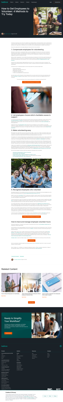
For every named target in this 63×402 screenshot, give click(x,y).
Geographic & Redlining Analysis (6, 388)
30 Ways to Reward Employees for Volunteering (31, 82)
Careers (48, 354)
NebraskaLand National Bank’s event (22, 152)
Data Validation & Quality (5, 379)
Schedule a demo (14, 237)
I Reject (50, 396)
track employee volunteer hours (44, 224)
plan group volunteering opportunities (34, 145)
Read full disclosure (39, 248)
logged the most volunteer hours (43, 203)
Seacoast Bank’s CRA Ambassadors (19, 153)
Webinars (33, 358)
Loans (2, 354)
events (49, 231)
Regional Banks (19, 366)
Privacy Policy (26, 396)
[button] (12, 2)
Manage (55, 396)
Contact (48, 355)
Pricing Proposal (34, 2)
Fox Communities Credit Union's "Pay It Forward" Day (22, 156)
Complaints (3, 368)
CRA (17, 354)
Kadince (32, 228)
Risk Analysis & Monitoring (5, 386)
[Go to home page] (4, 2)
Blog (32, 353)
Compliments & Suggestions (5, 369)
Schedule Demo (57, 2)
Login (51, 2)
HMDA (18, 359)
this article (35, 212)
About (48, 353)
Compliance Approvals (4, 375)
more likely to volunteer (17, 76)
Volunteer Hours (3, 362)
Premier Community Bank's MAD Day (19, 155)
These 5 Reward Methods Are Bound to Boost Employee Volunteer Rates (31, 294)
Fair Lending (18, 358)
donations (12, 232)
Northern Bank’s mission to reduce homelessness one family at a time (24, 154)
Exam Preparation (4, 383)
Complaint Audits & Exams (5, 370)
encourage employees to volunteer (17, 120)
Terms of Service (31, 397)
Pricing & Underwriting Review (5, 387)
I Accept (45, 396)
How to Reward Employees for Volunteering (10, 293)
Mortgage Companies (20, 368)
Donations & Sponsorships (5, 361)
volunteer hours (18, 232)
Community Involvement (15, 256)
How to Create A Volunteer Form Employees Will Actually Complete (51, 294)
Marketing (18, 360)
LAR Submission (3, 380)
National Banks (19, 367)
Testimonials (34, 355)
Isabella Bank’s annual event (42, 148)
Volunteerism (22, 256)
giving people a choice (23, 124)
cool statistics (20, 195)
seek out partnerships (44, 121)
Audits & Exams (3, 376)
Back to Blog (31, 302)
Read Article (3, 295)
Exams (2, 358)
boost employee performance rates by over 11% (32, 193)
